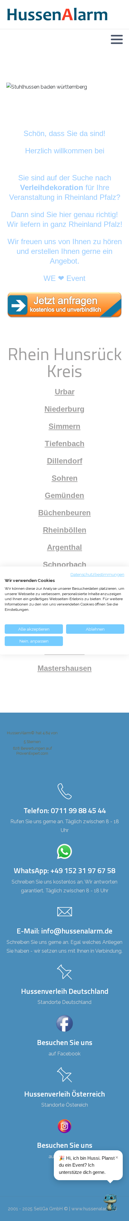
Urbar (65, 391)
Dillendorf (64, 461)
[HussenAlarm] (64, 305)
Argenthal (64, 547)
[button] (117, 39)
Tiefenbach (65, 443)
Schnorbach (64, 564)
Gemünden (64, 495)
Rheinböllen (64, 530)
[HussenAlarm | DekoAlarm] (57, 14)
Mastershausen (65, 668)
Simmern (64, 426)
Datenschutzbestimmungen (97, 574)
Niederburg (64, 409)
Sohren (65, 478)
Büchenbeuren (64, 512)
